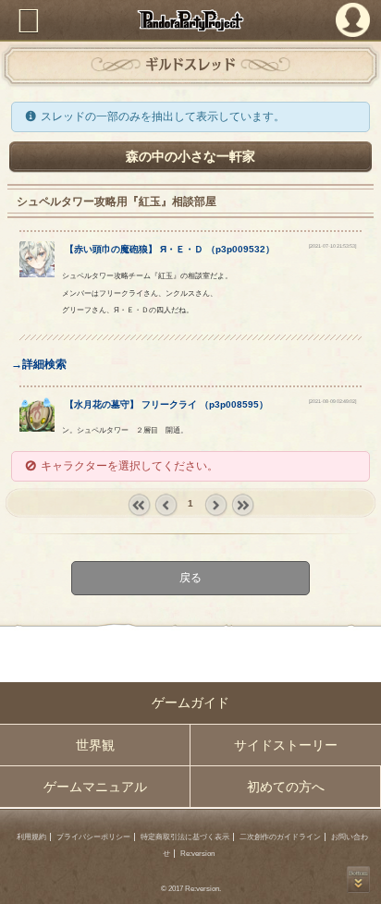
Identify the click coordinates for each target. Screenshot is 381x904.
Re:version (197, 853)
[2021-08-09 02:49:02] (332, 401)
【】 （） (170, 249)
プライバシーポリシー (93, 837)
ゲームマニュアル (95, 786)
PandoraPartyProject (190, 20)
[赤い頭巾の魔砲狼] (37, 273)
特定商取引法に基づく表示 (185, 837)
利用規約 (31, 837)
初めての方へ (286, 786)
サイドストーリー (286, 745)
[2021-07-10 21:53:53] (332, 246)
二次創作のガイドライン (280, 837)
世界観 (95, 745)
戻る (190, 577)
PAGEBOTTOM (358, 879)
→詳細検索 (39, 364)
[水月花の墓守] (37, 427)
